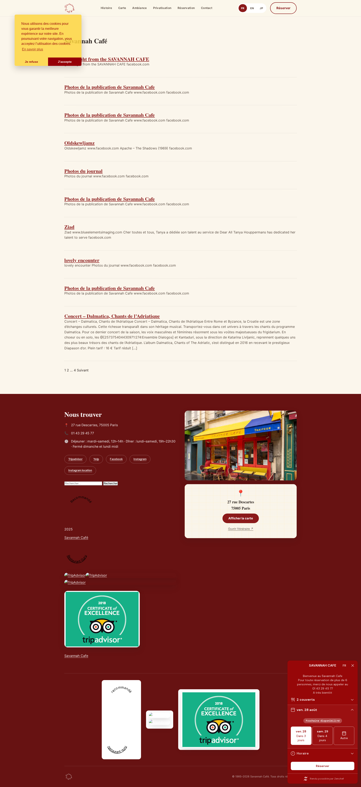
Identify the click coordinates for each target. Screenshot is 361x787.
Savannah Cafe (76, 656)
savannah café (116, 728)
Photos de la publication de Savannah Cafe (109, 86)
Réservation (186, 8)
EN (252, 8)
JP (261, 8)
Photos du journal (83, 170)
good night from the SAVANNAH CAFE (106, 59)
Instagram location (80, 470)
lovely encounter (81, 260)
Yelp (96, 459)
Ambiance (139, 8)
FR (242, 8)
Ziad (69, 226)
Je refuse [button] (31, 61)
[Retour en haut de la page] (69, 776)
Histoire (106, 8)
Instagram (139, 459)
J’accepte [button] (65, 61)
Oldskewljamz (79, 142)
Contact (206, 8)
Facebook (116, 459)
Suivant (83, 370)
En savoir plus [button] (32, 49)
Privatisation (162, 8)
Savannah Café (76, 537)
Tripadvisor (75, 459)
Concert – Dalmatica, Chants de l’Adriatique (112, 316)
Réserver (283, 8)
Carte (122, 8)
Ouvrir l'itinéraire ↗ (240, 528)
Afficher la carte (240, 518)
